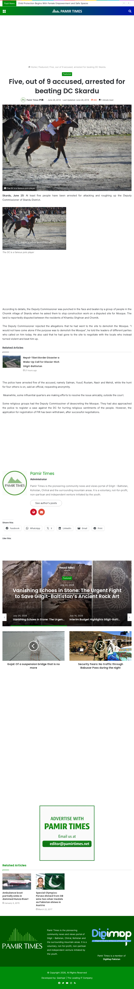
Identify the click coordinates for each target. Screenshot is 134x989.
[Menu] (4, 12)
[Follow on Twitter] (40, 100)
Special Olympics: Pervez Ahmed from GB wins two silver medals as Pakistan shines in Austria (49, 899)
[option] (67, 593)
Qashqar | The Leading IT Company (74, 978)
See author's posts (46, 503)
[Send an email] (42, 100)
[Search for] (130, 12)
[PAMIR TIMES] (67, 11)
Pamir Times (33, 100)
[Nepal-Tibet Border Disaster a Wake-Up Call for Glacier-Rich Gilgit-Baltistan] (12, 362)
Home (33, 67)
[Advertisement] (67, 40)
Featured (43, 67)
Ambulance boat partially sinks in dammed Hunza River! (15, 896)
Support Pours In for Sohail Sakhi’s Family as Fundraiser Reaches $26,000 (55, 3)
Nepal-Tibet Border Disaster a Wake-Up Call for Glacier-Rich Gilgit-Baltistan (41, 362)
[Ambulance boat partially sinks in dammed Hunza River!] (16, 881)
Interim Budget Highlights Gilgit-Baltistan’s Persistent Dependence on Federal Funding (67, 593)
